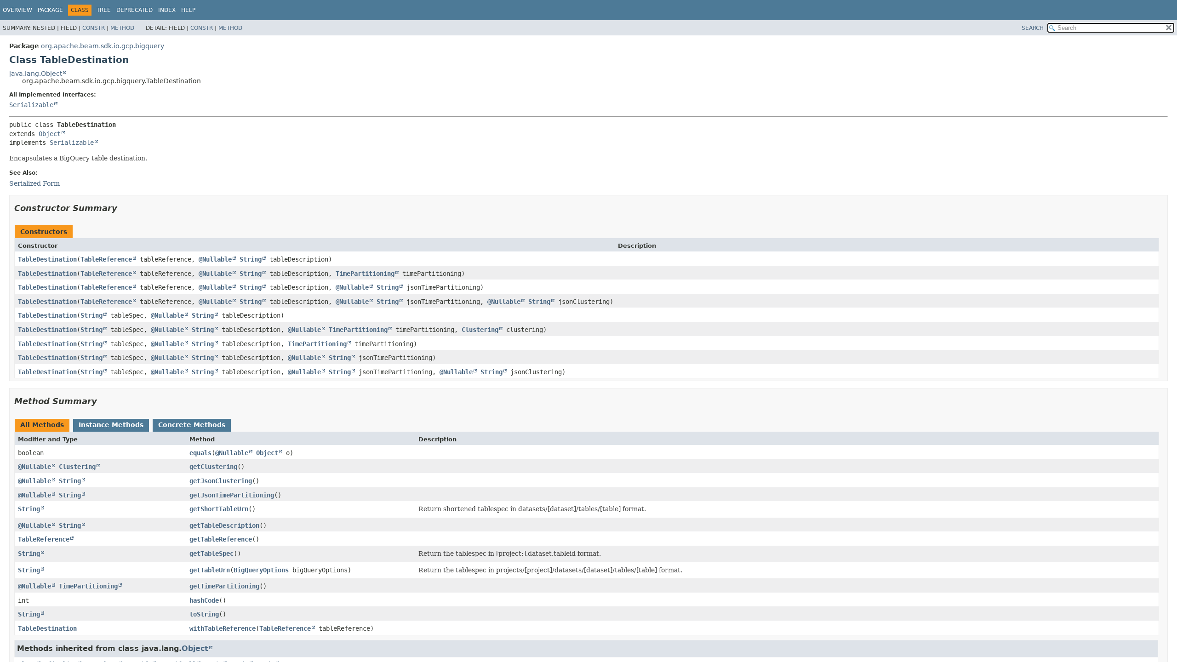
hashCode (204, 600)
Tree (104, 10)
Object (50, 133)
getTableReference (220, 539)
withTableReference (222, 628)
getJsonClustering (220, 481)
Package (50, 10)
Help (188, 10)
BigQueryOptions (261, 570)
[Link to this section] (123, 208)
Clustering (480, 329)
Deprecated (134, 10)
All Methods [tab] (42, 424)
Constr (93, 28)
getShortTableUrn (218, 509)
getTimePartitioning (224, 586)
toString (204, 614)
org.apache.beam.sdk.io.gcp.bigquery (102, 46)
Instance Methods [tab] (111, 424)
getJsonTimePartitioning (231, 495)
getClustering (213, 466)
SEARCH (1033, 28)
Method (122, 28)
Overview (17, 10)
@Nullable (215, 259)
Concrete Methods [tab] (191, 424)
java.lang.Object (35, 73)
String (251, 259)
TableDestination (47, 259)
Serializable (31, 104)
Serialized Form (34, 183)
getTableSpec (211, 553)
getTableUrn (209, 570)
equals (200, 453)
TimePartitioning (365, 273)
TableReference (106, 259)
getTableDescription (224, 525)
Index (167, 10)
